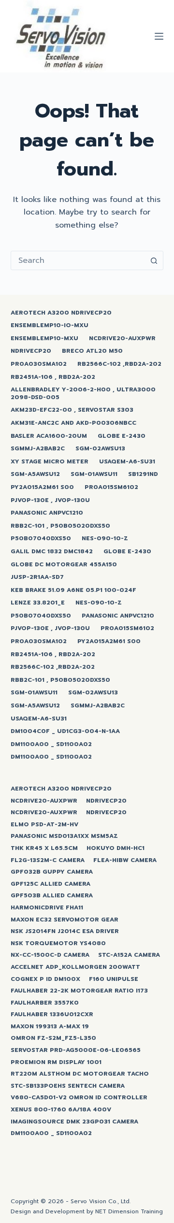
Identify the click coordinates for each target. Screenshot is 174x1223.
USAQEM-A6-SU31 (127, 462)
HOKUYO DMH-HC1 (116, 848)
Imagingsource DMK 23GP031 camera (74, 1122)
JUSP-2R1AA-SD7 (37, 577)
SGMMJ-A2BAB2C (38, 449)
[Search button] (154, 260)
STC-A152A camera (129, 955)
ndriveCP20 (31, 351)
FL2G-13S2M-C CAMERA (48, 860)
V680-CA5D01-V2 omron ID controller (79, 1098)
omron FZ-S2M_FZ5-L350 (53, 1038)
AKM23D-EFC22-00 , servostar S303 (72, 410)
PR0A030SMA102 (39, 364)
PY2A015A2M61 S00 (42, 487)
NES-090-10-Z (105, 539)
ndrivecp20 (106, 801)
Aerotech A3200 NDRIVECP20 (61, 313)
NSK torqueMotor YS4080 (58, 944)
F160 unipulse (113, 979)
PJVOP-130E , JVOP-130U (50, 500)
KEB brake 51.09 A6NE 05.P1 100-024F (73, 590)
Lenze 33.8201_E (38, 603)
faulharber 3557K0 (45, 1003)
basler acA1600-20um (49, 436)
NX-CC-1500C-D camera (50, 955)
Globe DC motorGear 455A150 (64, 565)
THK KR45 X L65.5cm (44, 848)
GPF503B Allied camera (52, 896)
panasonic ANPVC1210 (47, 513)
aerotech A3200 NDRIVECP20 (61, 789)
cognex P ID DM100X (45, 979)
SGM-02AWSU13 (100, 449)
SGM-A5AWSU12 (35, 474)
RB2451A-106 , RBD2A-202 (53, 377)
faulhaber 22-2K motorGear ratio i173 (79, 991)
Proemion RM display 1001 (56, 1062)
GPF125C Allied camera (50, 884)
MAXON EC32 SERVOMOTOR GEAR (64, 920)
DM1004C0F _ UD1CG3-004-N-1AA (65, 731)
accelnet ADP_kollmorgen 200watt (75, 967)
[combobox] (78, 260)
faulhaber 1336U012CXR (52, 1015)
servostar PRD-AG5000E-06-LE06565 (76, 1050)
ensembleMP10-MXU (44, 339)
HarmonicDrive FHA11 (47, 908)
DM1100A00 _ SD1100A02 (51, 744)
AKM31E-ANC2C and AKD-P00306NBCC (73, 423)
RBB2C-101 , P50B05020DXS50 (60, 526)
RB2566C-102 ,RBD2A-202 (119, 364)
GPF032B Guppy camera (52, 872)
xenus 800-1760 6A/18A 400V (61, 1110)
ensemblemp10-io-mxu (49, 326)
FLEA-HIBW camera (125, 860)
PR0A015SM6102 (111, 487)
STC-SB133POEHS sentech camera (68, 1086)
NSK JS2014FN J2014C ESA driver (65, 931)
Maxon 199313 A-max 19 (50, 1027)
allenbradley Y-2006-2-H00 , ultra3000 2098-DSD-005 (83, 393)
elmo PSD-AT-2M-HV (44, 825)
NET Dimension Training (129, 1211)
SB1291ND (143, 474)
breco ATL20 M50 (92, 351)
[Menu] (159, 36)
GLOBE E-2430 (121, 436)
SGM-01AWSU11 (94, 474)
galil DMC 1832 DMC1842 (52, 552)
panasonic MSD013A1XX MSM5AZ (64, 836)
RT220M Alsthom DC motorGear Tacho (80, 1074)
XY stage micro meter (49, 462)
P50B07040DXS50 (41, 539)
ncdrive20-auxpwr (122, 339)
